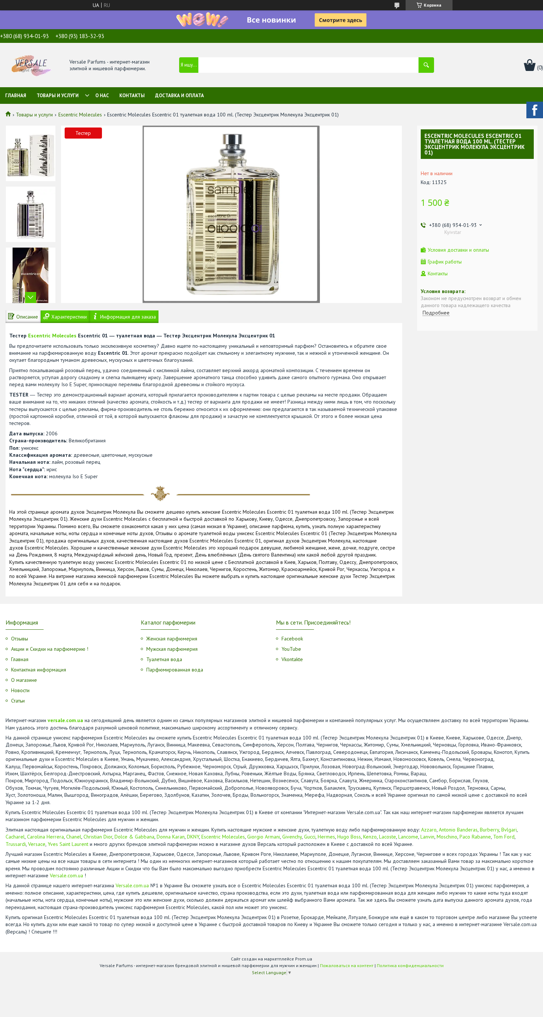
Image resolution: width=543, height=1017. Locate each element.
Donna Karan (171, 836)
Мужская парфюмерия (172, 649)
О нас (102, 95)
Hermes (326, 836)
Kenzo (370, 836)
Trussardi (16, 844)
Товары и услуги (58, 95)
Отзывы (19, 638)
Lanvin (427, 836)
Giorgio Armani (263, 836)
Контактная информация (38, 669)
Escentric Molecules (80, 114)
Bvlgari (509, 829)
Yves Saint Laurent (68, 844)
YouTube (291, 649)
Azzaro (429, 829)
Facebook (292, 638)
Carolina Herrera (45, 836)
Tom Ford (504, 836)
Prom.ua (303, 959)
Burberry (489, 829)
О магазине (24, 680)
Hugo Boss (349, 836)
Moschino (447, 836)
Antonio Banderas (458, 829)
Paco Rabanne (475, 836)
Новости (20, 690)
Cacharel (15, 836)
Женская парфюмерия (171, 638)
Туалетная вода (164, 659)
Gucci (309, 836)
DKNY (193, 836)
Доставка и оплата (179, 95)
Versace (36, 844)
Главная (15, 95)
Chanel (73, 836)
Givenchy (292, 836)
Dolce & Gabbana (134, 836)
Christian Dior (97, 836)
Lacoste (387, 836)
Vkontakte (292, 659)
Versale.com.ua (66, 875)
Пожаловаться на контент (346, 965)
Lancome (408, 836)
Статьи (18, 700)
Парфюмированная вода (174, 669)
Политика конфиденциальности (410, 965)
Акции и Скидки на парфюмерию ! (49, 649)
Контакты (132, 95)
